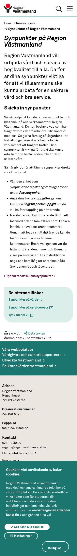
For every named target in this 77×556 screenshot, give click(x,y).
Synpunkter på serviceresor (32, 307)
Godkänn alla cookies (28, 526)
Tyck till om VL (22, 315)
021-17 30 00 (11, 443)
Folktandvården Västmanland (27, 366)
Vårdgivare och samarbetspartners (31, 355)
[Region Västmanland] (20, 9)
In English (55, 548)
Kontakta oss (25, 23)
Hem (7, 23)
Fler (18, 453)
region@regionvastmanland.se (24, 447)
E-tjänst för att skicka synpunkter (28, 276)
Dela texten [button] (36, 333)
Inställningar (22, 535)
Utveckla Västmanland (21, 360)
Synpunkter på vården (24, 299)
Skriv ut (14, 333)
